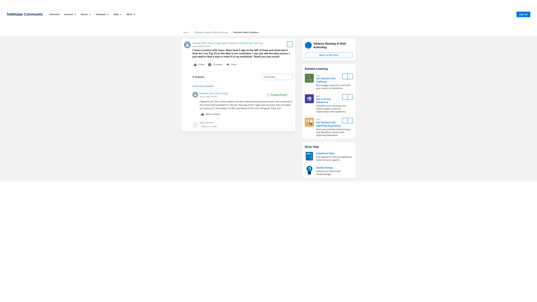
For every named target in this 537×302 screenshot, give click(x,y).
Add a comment (206, 122)
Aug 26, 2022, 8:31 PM (201, 46)
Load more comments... (203, 86)
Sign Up (523, 14)
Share (230, 65)
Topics (186, 32)
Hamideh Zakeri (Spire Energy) (206, 43)
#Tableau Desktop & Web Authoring (211, 32)
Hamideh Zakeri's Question (246, 32)
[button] (329, 55)
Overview (54, 14)
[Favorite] (289, 44)
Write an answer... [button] (210, 126)
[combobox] (277, 77)
